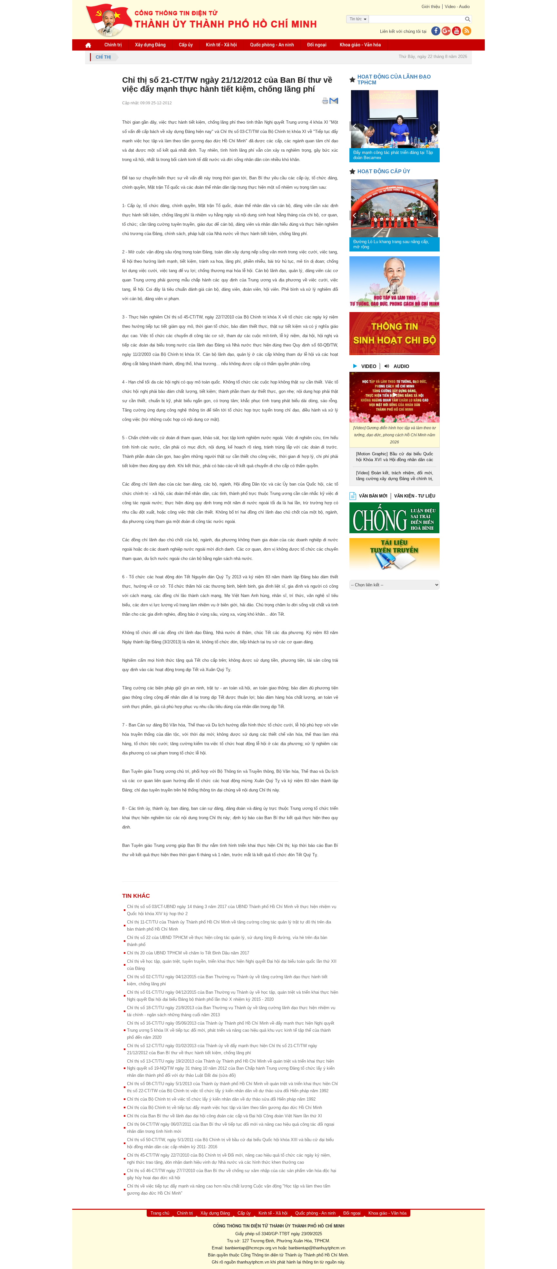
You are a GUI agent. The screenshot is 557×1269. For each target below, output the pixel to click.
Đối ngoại (317, 44)
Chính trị (113, 44)
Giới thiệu (431, 6)
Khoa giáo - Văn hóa (360, 44)
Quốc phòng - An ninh (272, 44)
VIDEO (368, 366)
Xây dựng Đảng (150, 44)
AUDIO (401, 366)
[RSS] (467, 31)
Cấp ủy (186, 44)
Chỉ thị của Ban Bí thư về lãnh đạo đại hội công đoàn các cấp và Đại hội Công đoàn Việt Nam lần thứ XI (224, 1115)
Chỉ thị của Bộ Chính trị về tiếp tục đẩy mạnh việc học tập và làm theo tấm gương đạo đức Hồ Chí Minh (224, 1107)
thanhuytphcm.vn (253, 1262)
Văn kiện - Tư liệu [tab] (414, 496)
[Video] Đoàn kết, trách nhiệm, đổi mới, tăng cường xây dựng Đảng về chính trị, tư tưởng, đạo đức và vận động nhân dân (394, 476)
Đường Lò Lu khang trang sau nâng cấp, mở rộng (391, 244)
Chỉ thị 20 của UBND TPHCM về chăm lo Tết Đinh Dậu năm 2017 (188, 953)
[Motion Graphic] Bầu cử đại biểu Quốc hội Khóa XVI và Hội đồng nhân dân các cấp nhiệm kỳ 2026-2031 (394, 457)
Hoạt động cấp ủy (383, 171)
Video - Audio (457, 6)
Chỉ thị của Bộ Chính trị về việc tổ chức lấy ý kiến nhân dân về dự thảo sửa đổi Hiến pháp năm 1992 (221, 1099)
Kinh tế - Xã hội (221, 44)
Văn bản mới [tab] (373, 496)
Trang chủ (160, 1213)
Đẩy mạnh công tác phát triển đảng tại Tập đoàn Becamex (393, 155)
